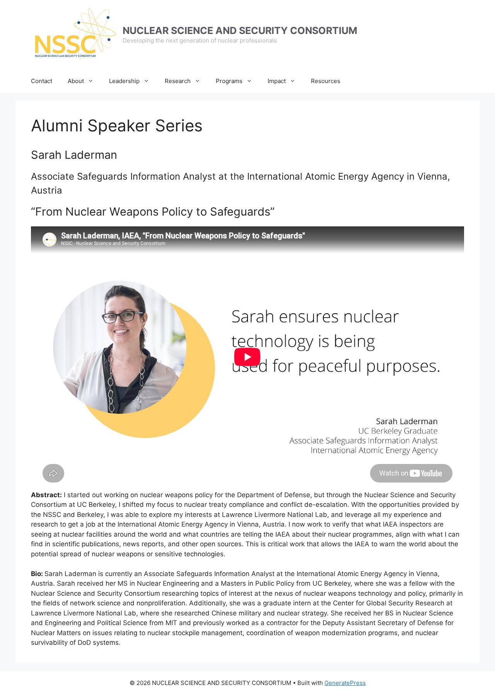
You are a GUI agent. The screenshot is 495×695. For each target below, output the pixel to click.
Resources (325, 81)
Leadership (124, 81)
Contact (41, 81)
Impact (277, 81)
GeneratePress (345, 683)
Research (178, 81)
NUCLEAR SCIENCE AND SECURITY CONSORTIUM (240, 30)
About (76, 81)
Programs (229, 81)
